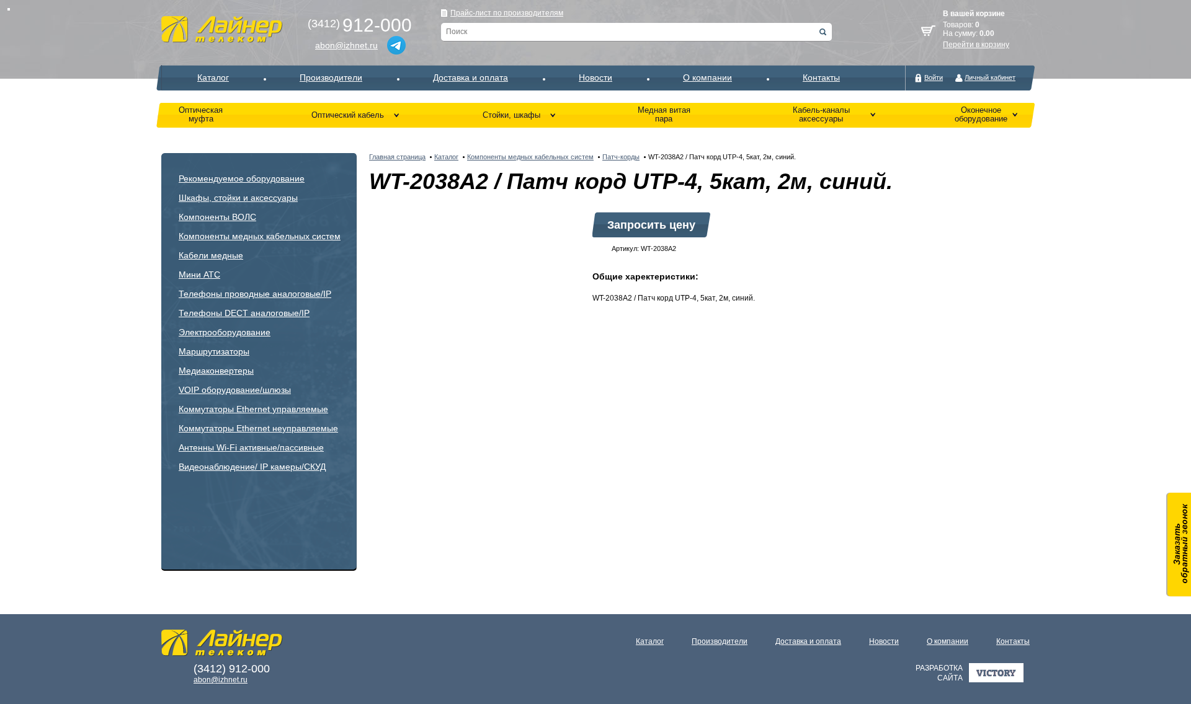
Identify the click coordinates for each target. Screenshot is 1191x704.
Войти (933, 77)
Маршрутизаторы (214, 351)
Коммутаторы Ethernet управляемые (253, 409)
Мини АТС (199, 274)
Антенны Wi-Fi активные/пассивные (251, 447)
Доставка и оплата (470, 77)
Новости (595, 77)
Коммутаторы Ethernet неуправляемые (258, 428)
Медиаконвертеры (216, 371)
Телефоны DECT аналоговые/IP (244, 313)
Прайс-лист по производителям (506, 13)
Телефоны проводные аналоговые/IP (255, 294)
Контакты (821, 77)
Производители (331, 77)
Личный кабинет (990, 77)
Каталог (213, 77)
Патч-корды (621, 157)
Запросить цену (651, 225)
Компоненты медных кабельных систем (260, 236)
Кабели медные (211, 255)
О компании (707, 77)
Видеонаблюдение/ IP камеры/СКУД (252, 467)
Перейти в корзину (976, 44)
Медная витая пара (664, 114)
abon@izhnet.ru (346, 45)
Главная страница (397, 157)
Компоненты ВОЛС (217, 217)
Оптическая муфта (201, 114)
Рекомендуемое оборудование (242, 178)
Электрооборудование (224, 332)
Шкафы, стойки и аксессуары (238, 198)
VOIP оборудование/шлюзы (235, 390)
